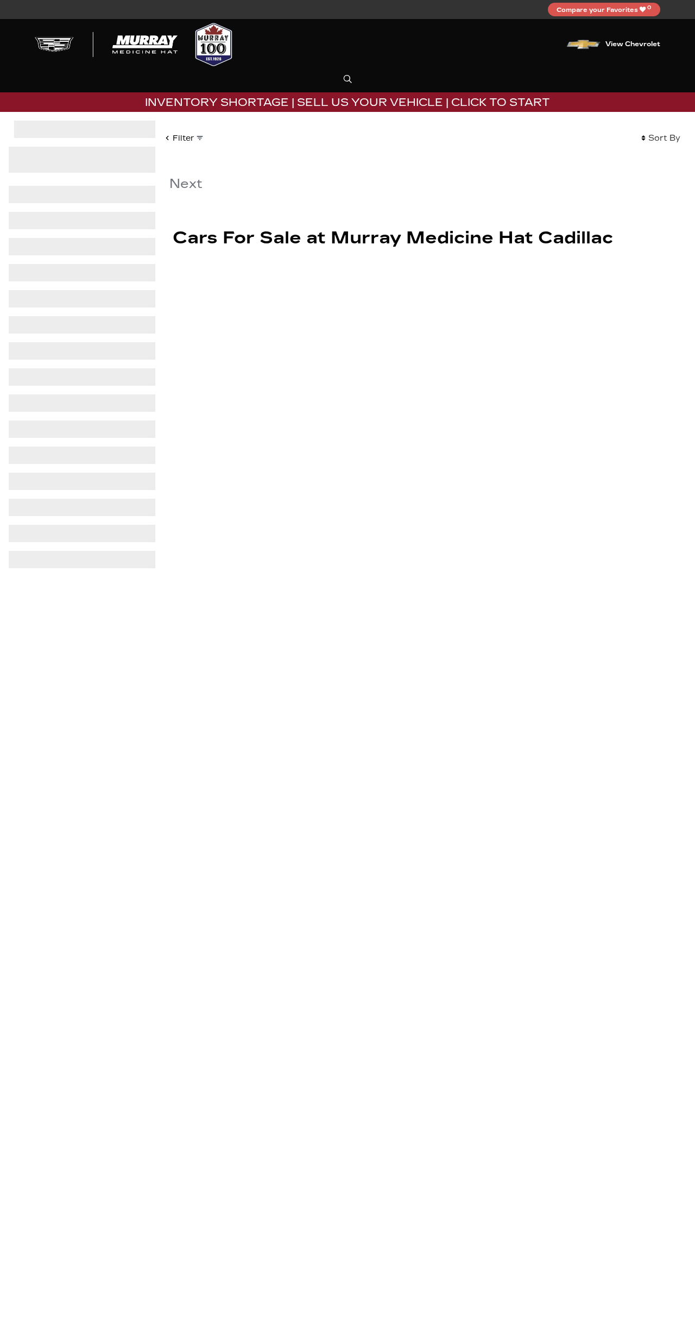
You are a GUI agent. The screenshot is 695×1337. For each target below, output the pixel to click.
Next (186, 183)
